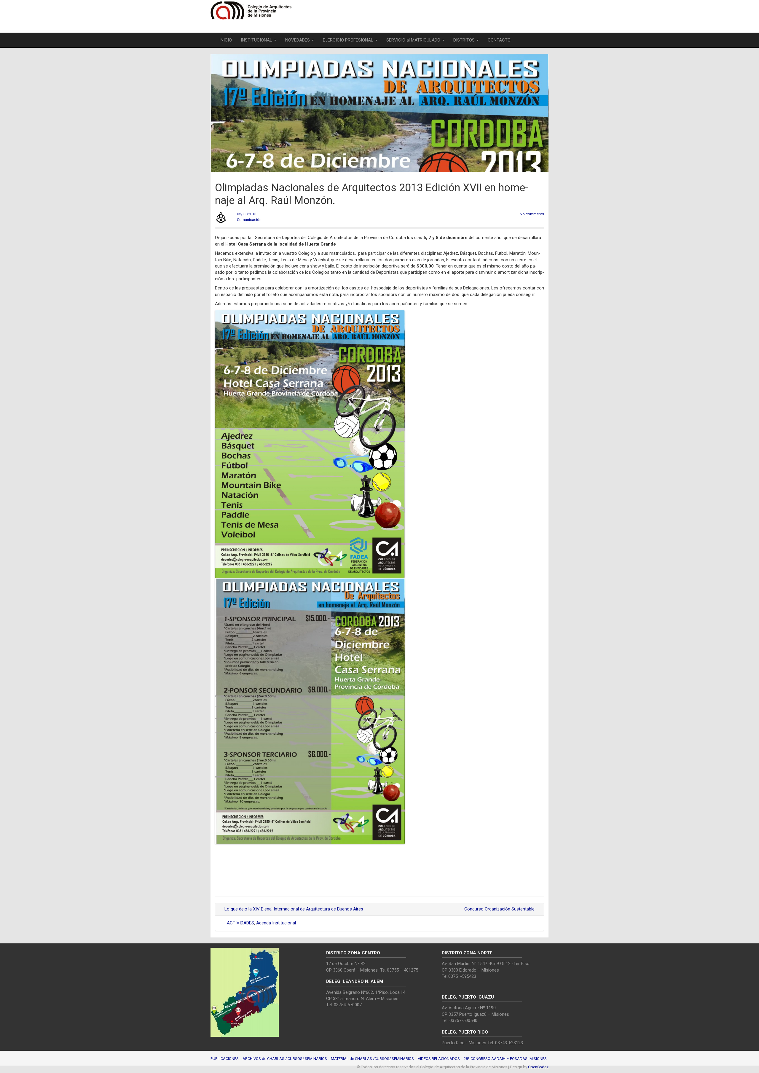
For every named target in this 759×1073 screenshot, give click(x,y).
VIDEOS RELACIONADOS (439, 1058)
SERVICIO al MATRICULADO (413, 40)
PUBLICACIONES (225, 1058)
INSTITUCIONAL (257, 40)
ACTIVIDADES (240, 923)
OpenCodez (538, 1067)
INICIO (225, 40)
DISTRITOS (464, 40)
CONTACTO (499, 40)
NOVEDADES (298, 40)
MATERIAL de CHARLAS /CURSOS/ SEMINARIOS (372, 1058)
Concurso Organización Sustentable (500, 909)
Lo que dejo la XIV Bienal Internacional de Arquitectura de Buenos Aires (293, 909)
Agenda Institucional (276, 923)
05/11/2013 (246, 214)
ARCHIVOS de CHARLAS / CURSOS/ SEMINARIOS (285, 1058)
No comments (532, 214)
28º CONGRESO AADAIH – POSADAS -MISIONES (505, 1058)
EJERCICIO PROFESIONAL (348, 40)
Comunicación (249, 219)
